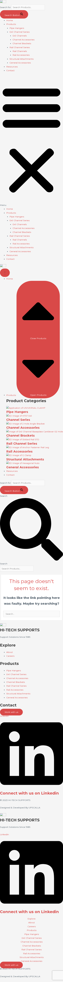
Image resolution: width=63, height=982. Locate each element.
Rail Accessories (21, 55)
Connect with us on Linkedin (29, 793)
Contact (10, 70)
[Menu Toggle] (5, 273)
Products (11, 24)
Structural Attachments (21, 59)
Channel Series (18, 420)
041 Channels (20, 35)
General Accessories (20, 62)
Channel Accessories (23, 39)
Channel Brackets (22, 43)
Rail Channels (20, 51)
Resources (12, 66)
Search (3, 496)
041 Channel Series (19, 32)
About (31, 922)
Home (9, 20)
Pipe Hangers (16, 28)
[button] (31, 141)
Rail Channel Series (19, 47)
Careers (32, 926)
